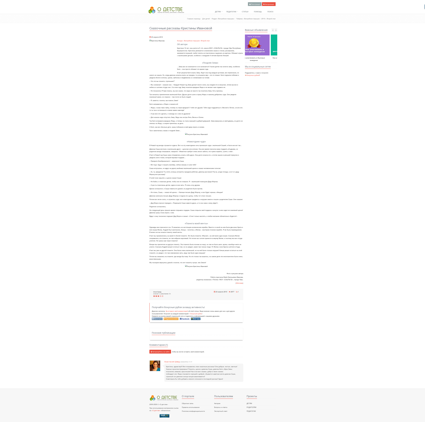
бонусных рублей (252, 75)
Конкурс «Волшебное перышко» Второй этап (193, 41)
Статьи (245, 11)
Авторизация (269, 4)
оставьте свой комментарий (178, 311)
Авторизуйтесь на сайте (161, 352)
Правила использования (191, 407)
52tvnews (239, 283)
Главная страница (193, 18)
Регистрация (255, 4)
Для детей (206, 18)
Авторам (217, 403)
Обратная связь (187, 403)
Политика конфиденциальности (193, 411)
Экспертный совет (220, 411)
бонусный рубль (195, 313)
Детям (218, 11)
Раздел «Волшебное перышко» (223, 18)
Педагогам (231, 11)
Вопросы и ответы (220, 407)
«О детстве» (156, 410)
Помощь (258, 11)
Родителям (251, 407)
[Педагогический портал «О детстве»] (166, 12)
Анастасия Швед (172, 361)
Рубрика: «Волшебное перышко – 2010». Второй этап (256, 18)
